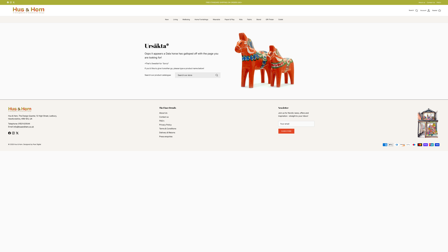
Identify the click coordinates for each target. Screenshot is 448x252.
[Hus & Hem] (28, 10)
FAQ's (439, 2)
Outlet (280, 19)
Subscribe (286, 131)
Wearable (216, 19)
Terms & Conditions (167, 128)
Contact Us (431, 2)
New (167, 19)
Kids (240, 19)
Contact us (164, 117)
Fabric (249, 19)
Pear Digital (37, 144)
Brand (259, 19)
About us (422, 2)
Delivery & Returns (167, 132)
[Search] (216, 75)
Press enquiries (165, 136)
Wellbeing (186, 19)
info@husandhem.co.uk (23, 127)
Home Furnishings (201, 19)
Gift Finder (270, 19)
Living (175, 19)
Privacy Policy (165, 125)
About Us (163, 113)
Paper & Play (229, 19)
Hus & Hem (18, 144)
